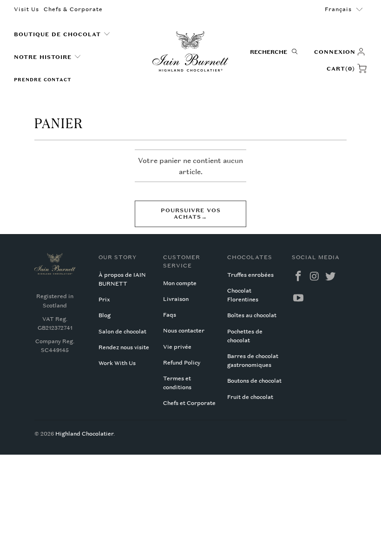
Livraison (176, 299)
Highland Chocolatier (84, 433)
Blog (105, 315)
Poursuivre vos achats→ (191, 214)
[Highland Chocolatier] (190, 51)
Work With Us (117, 363)
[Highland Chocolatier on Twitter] (331, 276)
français (338, 9)
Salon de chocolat (122, 331)
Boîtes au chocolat (251, 315)
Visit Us (26, 9)
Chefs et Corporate (189, 403)
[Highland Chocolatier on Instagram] (315, 276)
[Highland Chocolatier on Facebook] (299, 276)
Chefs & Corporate (73, 9)
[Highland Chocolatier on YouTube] (299, 298)
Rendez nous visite (124, 347)
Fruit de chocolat (250, 397)
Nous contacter (183, 330)
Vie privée (177, 347)
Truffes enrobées (250, 275)
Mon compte (180, 283)
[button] (62, 34)
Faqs (169, 315)
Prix (104, 299)
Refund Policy (181, 362)
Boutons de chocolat (254, 381)
